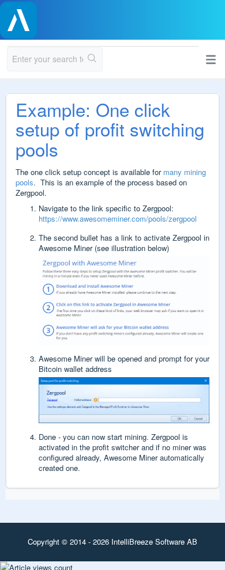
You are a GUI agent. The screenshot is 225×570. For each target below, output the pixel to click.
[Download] (91, 276)
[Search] (92, 59)
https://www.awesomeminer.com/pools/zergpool (118, 218)
